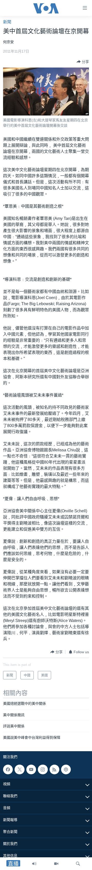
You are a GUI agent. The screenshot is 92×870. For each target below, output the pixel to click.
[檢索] (78, 863)
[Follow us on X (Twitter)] (19, 769)
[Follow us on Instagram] (43, 769)
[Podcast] (66, 769)
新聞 (7, 22)
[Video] (56, 863)
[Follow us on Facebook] (8, 769)
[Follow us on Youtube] (31, 769)
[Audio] (34, 863)
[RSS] (54, 769)
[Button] (83, 62)
